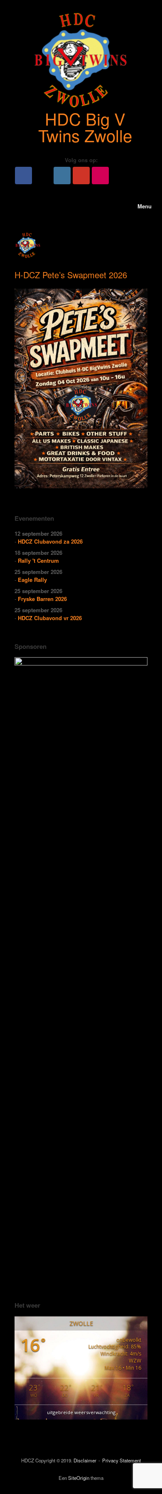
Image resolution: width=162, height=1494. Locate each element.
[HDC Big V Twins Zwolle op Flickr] (100, 175)
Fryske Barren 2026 (42, 599)
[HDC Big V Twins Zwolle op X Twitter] (43, 175)
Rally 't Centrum (38, 560)
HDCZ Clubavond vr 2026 (50, 618)
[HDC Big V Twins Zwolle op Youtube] (81, 175)
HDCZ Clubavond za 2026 (50, 541)
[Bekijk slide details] (81, 969)
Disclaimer (85, 1460)
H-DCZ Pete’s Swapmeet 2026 (71, 275)
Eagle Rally (32, 580)
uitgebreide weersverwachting (81, 1412)
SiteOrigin (78, 1477)
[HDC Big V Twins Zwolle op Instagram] (62, 175)
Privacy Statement (121, 1460)
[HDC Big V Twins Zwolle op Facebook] (23, 175)
